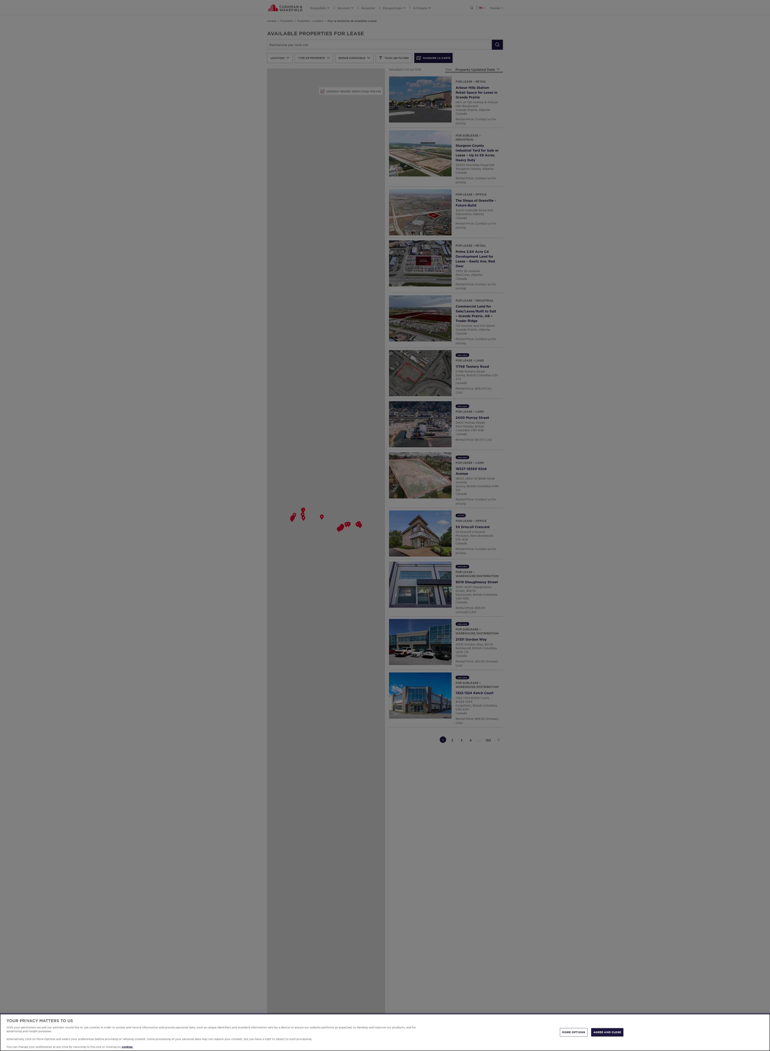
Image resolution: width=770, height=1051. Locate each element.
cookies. (127, 1046)
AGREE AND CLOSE (607, 1032)
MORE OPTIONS (573, 1032)
